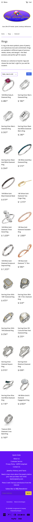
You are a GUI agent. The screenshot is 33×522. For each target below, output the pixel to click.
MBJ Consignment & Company (18, 508)
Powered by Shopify (16, 510)
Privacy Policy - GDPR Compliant (16, 464)
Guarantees (10, 502)
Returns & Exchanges (19, 502)
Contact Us (16, 467)
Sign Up (28, 493)
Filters (28, 74)
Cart (30, 2)
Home (2, 34)
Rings (9, 34)
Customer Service (16, 461)
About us (16, 459)
